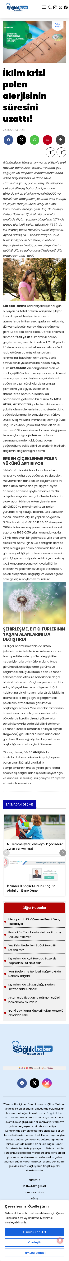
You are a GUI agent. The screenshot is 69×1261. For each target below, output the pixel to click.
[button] (62, 852)
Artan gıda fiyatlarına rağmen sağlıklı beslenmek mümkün (34, 999)
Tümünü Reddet (34, 1253)
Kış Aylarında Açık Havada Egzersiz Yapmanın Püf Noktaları (32, 960)
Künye (34, 1198)
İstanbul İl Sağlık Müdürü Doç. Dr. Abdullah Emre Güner (31, 888)
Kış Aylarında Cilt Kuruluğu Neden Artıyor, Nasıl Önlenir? (31, 986)
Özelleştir (34, 1242)
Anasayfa (34, 1179)
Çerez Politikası (34, 1192)
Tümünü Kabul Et (34, 1232)
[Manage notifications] (60, 1240)
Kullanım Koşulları (34, 1186)
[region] (34, 1230)
